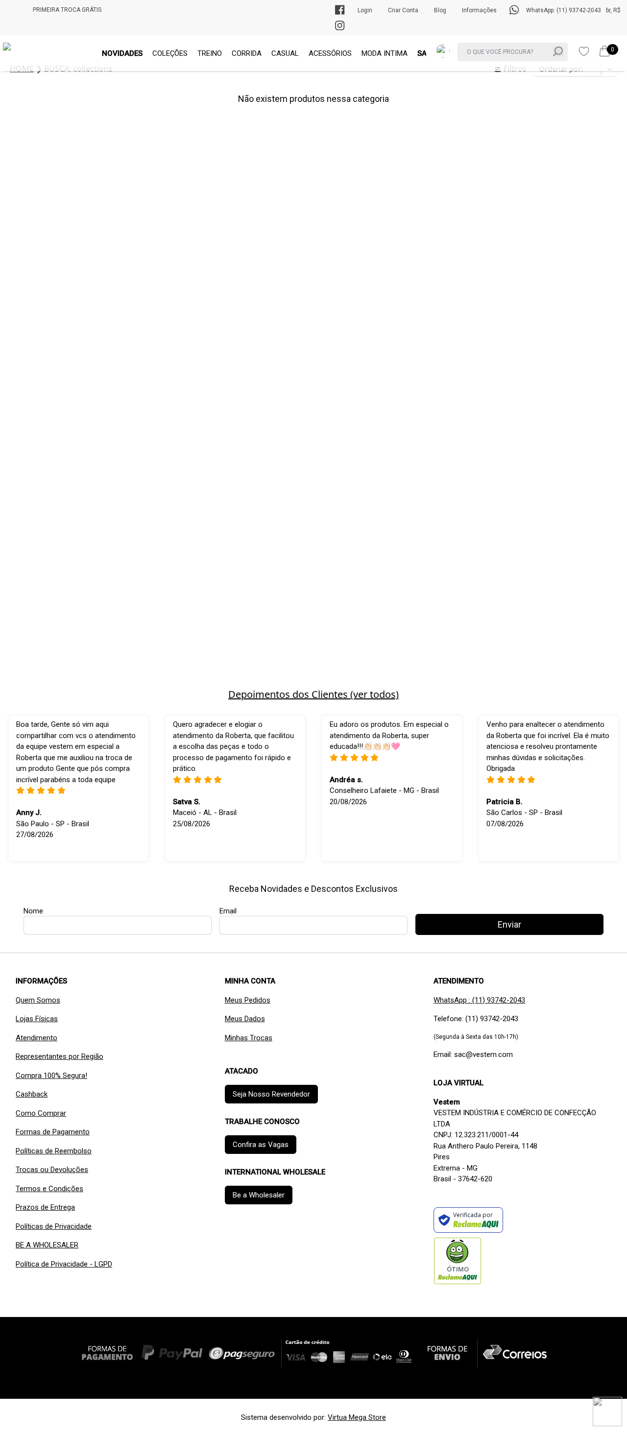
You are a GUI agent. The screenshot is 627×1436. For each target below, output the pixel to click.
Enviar (313, 307)
